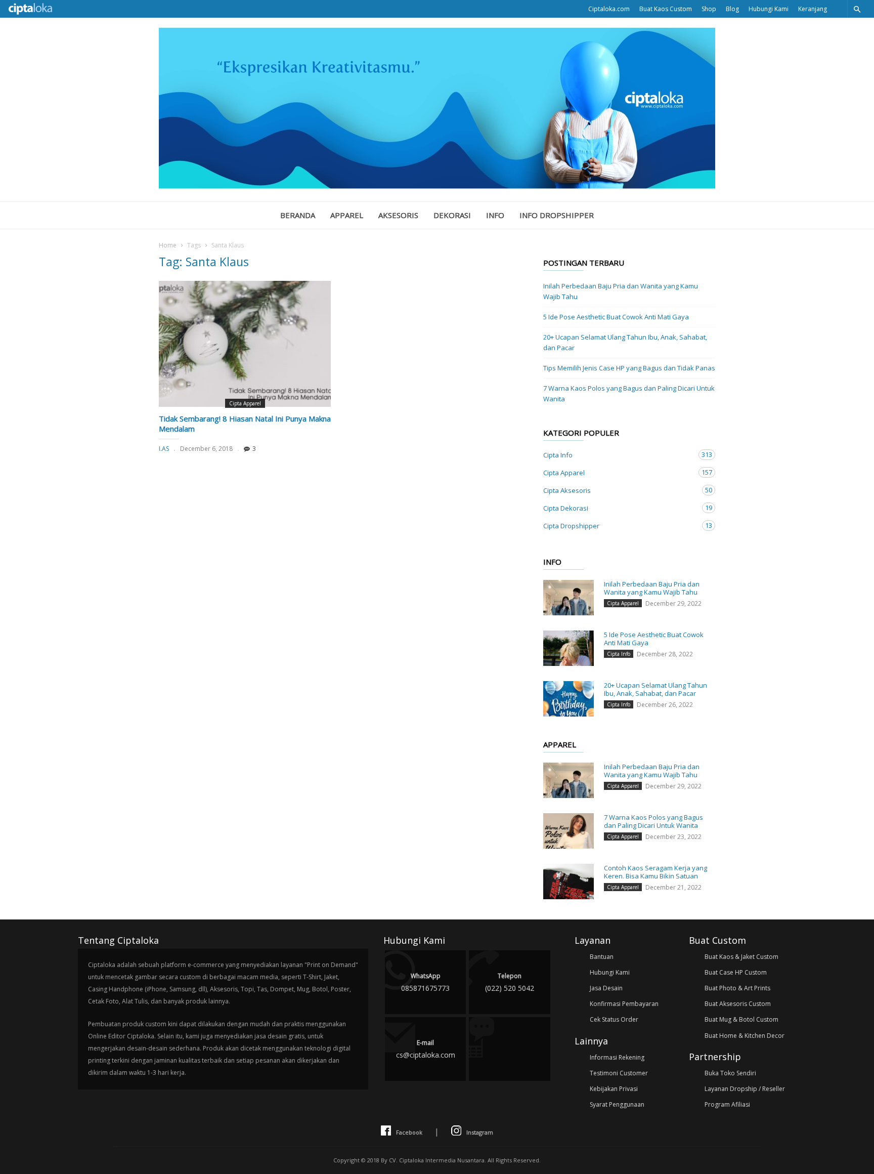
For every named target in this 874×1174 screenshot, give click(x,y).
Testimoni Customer (619, 1073)
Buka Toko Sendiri (730, 1073)
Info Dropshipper (556, 215)
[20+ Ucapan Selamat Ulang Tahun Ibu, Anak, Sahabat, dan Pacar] (568, 699)
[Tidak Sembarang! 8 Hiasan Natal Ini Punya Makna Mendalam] (245, 344)
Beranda (297, 215)
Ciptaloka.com (609, 9)
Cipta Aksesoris (619, 490)
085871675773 (425, 982)
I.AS (164, 448)
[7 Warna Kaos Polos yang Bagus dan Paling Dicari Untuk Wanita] (568, 831)
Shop (709, 9)
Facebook (409, 1132)
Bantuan (602, 956)
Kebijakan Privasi (614, 1088)
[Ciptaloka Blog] (437, 185)
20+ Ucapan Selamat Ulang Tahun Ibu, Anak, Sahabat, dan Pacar (625, 342)
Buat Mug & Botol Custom (741, 1019)
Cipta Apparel (245, 403)
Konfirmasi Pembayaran (624, 1003)
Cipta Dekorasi (619, 508)
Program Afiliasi (727, 1104)
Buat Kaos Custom (665, 9)
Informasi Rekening (617, 1057)
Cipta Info (619, 454)
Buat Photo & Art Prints (737, 988)
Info (495, 215)
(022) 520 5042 (509, 982)
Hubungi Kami (769, 9)
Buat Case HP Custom (736, 972)
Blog (732, 9)
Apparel (346, 215)
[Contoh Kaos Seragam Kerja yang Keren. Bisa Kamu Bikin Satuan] (568, 881)
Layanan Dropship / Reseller (745, 1088)
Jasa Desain (606, 988)
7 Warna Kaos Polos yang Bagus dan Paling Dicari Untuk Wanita (629, 393)
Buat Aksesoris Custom (738, 1003)
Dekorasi (452, 215)
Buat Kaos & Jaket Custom (741, 956)
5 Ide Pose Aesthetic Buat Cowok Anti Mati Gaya (616, 316)
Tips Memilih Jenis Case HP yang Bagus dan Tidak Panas (629, 367)
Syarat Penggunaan (617, 1104)
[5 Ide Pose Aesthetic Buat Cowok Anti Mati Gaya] (568, 648)
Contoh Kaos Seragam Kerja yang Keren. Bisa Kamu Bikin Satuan (655, 872)
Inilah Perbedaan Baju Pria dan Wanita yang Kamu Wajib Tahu (620, 291)
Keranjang (812, 9)
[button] (856, 9)
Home (168, 245)
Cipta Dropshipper (619, 525)
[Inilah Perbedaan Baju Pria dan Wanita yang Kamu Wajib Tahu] (568, 597)
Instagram (479, 1132)
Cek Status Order (614, 1019)
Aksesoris (398, 215)
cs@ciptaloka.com (425, 1049)
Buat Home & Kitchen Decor (744, 1035)
